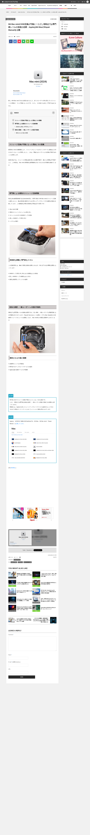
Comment (10, 634)
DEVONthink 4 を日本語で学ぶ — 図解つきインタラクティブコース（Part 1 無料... (76, 184)
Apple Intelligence (12, 577)
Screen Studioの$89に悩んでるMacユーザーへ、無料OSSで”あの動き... (76, 192)
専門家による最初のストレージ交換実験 (26, 123)
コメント (16, 557)
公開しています (20, 423)
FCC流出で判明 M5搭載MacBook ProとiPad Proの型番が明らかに (24, 583)
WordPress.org (64, 298)
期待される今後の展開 (22, 133)
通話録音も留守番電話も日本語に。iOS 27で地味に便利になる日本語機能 (24, 575)
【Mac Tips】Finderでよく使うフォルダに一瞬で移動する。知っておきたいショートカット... (76, 167)
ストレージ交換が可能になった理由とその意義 (28, 120)
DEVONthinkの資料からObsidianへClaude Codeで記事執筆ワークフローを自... (76, 208)
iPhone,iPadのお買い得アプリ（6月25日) (76, 132)
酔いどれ (11, 36)
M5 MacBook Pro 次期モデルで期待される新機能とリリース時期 (24, 600)
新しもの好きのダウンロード (66, 266)
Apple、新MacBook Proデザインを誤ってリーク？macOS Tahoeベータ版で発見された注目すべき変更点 (48, 600)
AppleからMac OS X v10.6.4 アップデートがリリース (76, 126)
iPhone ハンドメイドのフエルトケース (76, 96)
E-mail (9, 662)
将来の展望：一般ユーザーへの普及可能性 (27, 130)
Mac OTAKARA (63, 265)
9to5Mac (13, 467)
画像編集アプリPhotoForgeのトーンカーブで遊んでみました (76, 103)
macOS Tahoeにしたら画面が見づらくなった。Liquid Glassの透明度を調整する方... (76, 159)
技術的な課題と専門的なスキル (24, 126)
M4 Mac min (20, 562)
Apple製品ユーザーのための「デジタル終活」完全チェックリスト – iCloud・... (76, 224)
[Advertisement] (32, 57)
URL (9, 669)
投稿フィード (64, 293)
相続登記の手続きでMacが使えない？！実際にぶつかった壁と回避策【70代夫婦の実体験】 (76, 232)
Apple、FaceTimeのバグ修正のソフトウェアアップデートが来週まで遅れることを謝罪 (76, 89)
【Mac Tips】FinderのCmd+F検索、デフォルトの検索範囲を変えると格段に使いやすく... (76, 80)
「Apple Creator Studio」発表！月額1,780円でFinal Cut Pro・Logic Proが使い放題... (48, 575)
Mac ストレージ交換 (27, 562)
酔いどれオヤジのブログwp (10, 1)
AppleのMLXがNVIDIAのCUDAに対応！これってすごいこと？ (48, 608)
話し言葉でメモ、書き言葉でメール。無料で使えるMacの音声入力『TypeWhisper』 (76, 176)
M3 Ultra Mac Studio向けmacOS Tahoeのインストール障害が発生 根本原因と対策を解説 (48, 592)
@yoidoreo (29, 550)
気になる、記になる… (64, 268)
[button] (53, 112)
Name (9, 654)
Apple (36, 577)
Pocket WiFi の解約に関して (76, 138)
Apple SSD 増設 (14, 562)
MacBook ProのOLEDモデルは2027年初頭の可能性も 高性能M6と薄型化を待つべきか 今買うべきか (24, 608)
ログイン (63, 290)
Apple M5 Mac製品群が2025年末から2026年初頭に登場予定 (48, 583)
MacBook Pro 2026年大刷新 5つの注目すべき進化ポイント (24, 591)
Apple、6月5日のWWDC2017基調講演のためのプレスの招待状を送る (76, 119)
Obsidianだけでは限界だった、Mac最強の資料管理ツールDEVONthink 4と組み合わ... (76, 216)
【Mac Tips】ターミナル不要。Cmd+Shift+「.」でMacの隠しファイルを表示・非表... (76, 200)
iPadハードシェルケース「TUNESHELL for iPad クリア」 (76, 111)
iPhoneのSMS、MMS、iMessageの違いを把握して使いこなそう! (76, 146)
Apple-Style (62, 263)
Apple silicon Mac (11, 19)
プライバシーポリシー (66, 275)
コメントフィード (65, 295)
